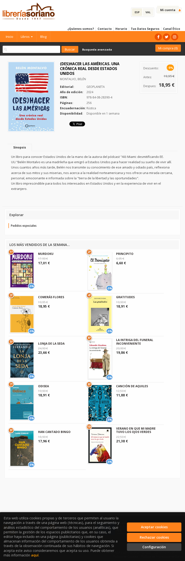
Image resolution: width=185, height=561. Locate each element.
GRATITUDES (125, 297)
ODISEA (43, 386)
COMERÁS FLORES (51, 297)
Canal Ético (171, 29)
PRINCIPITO (124, 254)
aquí (35, 555)
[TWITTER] (166, 36)
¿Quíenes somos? (80, 29)
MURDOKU (45, 254)
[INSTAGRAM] (174, 36)
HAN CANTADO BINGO (54, 432)
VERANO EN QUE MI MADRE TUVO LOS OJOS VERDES (136, 430)
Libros (25, 36)
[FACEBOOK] (158, 36)
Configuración (154, 547)
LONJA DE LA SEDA (51, 344)
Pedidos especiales (24, 226)
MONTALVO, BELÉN (73, 79)
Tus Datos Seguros (145, 29)
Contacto (105, 29)
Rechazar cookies (154, 537)
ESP (137, 12)
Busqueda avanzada (97, 49)
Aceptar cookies (154, 527)
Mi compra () (168, 48)
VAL (148, 12)
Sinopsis (19, 147)
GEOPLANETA (95, 87)
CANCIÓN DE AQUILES (132, 386)
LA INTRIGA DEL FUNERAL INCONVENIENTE (134, 341)
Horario (121, 29)
